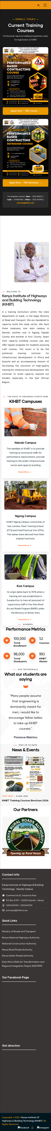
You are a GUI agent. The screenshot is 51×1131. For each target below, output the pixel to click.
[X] (33, 1128)
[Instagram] (43, 1128)
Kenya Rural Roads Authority (17, 950)
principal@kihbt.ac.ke (25, 203)
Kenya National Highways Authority (20, 938)
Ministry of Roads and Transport (19, 931)
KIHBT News (7, 796)
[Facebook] (24, 1128)
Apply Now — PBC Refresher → (25, 183)
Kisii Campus (25, 586)
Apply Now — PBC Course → (25, 111)
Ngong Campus (25, 516)
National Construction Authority (19, 944)
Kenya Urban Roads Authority (17, 956)
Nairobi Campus (25, 442)
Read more (23, 472)
